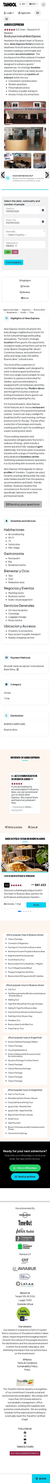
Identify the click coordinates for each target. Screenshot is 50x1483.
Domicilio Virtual (25, 1304)
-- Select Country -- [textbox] (16, 234)
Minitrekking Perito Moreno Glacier (22, 1098)
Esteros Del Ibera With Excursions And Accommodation (24, 1055)
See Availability (13, 262)
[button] (3, 175)
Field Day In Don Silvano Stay (20, 1016)
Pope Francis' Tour (16, 1028)
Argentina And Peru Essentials (21, 955)
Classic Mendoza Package (19, 1068)
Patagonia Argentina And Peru (21, 972)
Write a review (14, 826)
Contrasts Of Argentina (18, 943)
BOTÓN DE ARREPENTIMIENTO (25, 1453)
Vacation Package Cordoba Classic (23, 1060)
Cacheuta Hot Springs (17, 1133)
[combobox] (25, 233)
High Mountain (14, 1123)
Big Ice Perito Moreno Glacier (20, 1115)
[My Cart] (6, 19)
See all (34, 826)
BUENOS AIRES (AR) (14, 724)
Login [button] (9, 12)
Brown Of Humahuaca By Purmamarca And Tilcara (26, 1128)
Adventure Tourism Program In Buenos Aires (26, 951)
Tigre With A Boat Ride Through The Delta (25, 1004)
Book (42, 1478)
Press (27, 1369)
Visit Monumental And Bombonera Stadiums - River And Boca (27, 994)
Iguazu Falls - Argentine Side (20, 1110)
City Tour (12, 989)
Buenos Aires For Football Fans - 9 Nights (25, 964)
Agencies (26, 12)
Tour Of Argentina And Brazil (20, 968)
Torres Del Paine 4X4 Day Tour (20, 1102)
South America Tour (16, 960)
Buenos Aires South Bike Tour (20, 1024)
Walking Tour (13, 1000)
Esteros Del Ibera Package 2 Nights (23, 1042)
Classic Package (15, 939)
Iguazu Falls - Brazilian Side (19, 1106)
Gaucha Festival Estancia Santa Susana (25, 1012)
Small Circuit (13, 1119)
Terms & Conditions (27, 1362)
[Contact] (37, 13)
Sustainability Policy (27, 1366)
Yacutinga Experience (17, 1050)
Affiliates (27, 1359)
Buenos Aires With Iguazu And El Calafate (25, 976)
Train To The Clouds (16, 1094)
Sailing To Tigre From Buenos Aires (22, 1008)
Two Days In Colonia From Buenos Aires (24, 947)
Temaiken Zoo (14, 1020)
